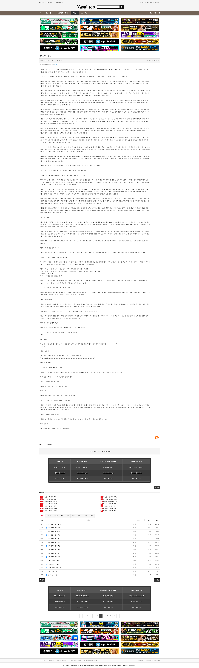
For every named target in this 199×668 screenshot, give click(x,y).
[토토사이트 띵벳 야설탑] (59, 28)
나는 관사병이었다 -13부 (49, 510)
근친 (73, 516)
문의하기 (148, 660)
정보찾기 (157, 2)
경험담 (56, 516)
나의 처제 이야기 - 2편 (53, 553)
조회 (157, 520)
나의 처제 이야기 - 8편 (53, 531)
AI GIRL (84, 13)
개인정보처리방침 (62, 660)
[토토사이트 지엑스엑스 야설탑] (99, 48)
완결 (91, 516)
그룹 (67, 516)
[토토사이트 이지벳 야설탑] (140, 48)
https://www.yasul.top (49, 64)
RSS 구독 (49, 2)
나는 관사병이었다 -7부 (108, 508)
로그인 (142, 2)
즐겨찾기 (41, 2)
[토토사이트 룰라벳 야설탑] (140, 35)
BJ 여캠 (49, 13)
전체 (42, 516)
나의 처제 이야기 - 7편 (53, 535)
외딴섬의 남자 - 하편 (53, 560)
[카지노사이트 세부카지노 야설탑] (99, 21)
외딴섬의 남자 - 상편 (53, 564)
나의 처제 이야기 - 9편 (53, 527)
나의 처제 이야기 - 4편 (53, 546)
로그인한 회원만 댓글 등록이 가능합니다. (99, 451)
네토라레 (48, 516)
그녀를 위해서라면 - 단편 (54, 567)
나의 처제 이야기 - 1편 (53, 557)
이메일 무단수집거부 (75, 660)
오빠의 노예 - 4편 (52, 575)
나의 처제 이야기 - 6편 (53, 538)
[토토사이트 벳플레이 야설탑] (99, 28)
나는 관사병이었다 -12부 (109, 497)
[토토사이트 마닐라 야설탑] (59, 21)
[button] (157, 487)
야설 (74, 13)
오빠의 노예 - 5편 (52, 571)
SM (62, 516)
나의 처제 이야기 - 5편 (53, 542)
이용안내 (140, 660)
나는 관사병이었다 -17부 (49, 501)
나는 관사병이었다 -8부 (108, 506)
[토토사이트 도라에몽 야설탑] (59, 638)
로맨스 (80, 516)
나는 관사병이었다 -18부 (49, 499)
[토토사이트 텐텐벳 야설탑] (140, 21)
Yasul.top (86, 6)
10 (114, 616)
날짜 (149, 520)
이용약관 (51, 660)
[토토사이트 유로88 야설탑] (59, 41)
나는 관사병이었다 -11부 (109, 499)
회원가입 (149, 2)
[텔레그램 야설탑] (99, 41)
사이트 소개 (42, 660)
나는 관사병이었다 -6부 (108, 510)
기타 (86, 516)
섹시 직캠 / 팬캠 (62, 13)
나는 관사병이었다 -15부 (49, 506)
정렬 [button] (157, 580)
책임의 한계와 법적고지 (90, 660)
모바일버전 (157, 660)
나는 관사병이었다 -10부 (109, 501)
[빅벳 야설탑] (140, 41)
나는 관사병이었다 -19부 (49, 497)
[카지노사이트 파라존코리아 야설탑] (140, 28)
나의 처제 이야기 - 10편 (54, 524)
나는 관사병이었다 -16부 (49, 504)
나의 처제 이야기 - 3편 (53, 549)
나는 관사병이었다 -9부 (108, 504)
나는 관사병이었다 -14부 (49, 508)
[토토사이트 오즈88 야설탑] (59, 35)
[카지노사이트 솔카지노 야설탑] (99, 35)
